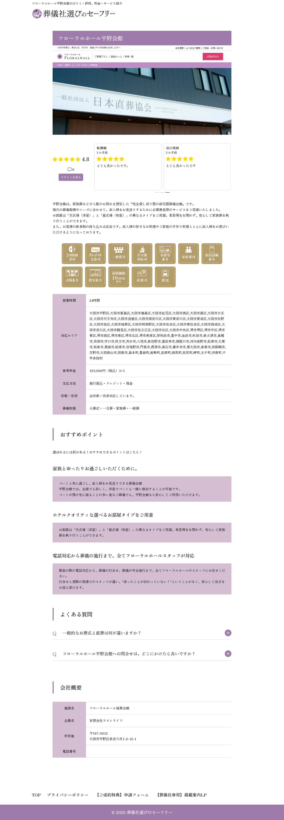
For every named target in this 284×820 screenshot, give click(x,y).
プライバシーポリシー (68, 795)
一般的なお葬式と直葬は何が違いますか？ (102, 633)
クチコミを (71, 177)
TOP (36, 795)
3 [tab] (167, 192)
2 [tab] (162, 192)
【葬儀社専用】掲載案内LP (181, 795)
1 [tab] (157, 192)
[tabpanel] (197, 166)
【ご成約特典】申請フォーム (122, 795)
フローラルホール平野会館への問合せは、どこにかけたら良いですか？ (129, 654)
